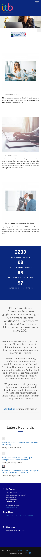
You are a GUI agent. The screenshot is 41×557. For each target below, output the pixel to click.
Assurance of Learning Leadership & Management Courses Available (17, 458)
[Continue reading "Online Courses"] (20, 134)
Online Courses (11, 155)
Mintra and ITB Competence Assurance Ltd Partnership (20, 443)
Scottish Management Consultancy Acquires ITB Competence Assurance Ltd (20, 471)
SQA (12, 516)
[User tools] (39, 30)
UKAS (20, 516)
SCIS (24, 516)
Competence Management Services (19, 223)
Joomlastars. (23, 551)
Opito (7, 516)
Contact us (9, 408)
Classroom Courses (12, 94)
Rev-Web (27, 553)
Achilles (30, 516)
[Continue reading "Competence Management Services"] (20, 200)
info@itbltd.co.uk (11, 507)
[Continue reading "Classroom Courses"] (20, 71)
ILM (16, 516)
